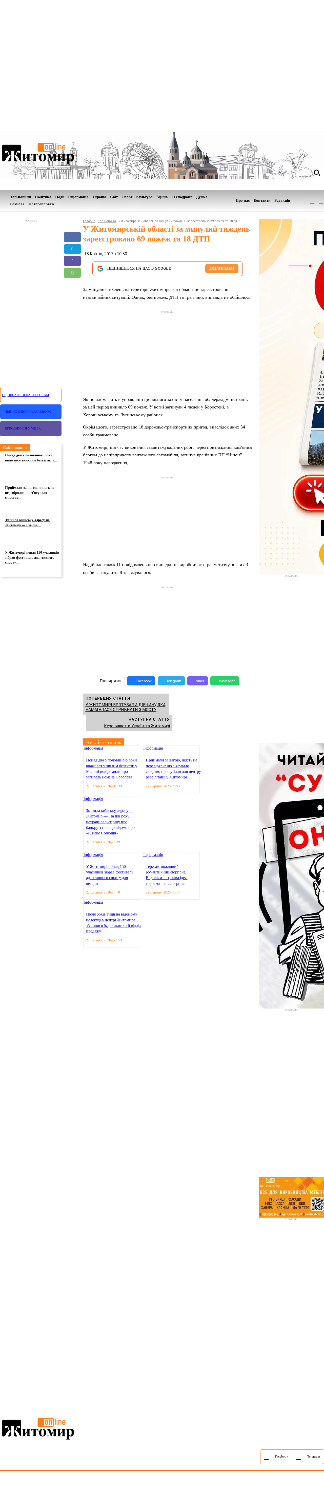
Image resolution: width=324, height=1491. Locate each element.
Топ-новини (107, 221)
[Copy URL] (72, 296)
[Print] (72, 308)
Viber (200, 681)
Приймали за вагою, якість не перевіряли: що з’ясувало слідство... (29, 492)
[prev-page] (203, 748)
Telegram (173, 681)
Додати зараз (221, 268)
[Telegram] (321, 201)
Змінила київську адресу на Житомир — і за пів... (27, 522)
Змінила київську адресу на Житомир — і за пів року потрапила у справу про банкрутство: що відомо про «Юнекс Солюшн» (110, 821)
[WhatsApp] (72, 273)
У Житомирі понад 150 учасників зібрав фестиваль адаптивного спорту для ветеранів (109, 875)
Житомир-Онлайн (41, 1482)
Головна (89, 221)
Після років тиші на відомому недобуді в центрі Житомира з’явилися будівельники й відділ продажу (113, 922)
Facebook (144, 681)
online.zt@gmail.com (279, 1482)
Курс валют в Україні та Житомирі (137, 725)
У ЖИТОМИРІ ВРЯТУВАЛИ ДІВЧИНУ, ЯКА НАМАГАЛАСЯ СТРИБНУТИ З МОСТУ (126, 707)
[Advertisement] (31, 301)
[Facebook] (312, 201)
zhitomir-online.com (216, 1482)
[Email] (72, 284)
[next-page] (207, 748)
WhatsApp (227, 681)
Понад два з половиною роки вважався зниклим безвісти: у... (31, 457)
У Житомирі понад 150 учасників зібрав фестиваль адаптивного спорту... (32, 557)
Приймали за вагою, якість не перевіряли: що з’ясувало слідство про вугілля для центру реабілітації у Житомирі (173, 768)
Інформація (93, 748)
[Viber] (72, 261)
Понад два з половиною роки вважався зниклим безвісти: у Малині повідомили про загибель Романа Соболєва (111, 768)
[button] (317, 172)
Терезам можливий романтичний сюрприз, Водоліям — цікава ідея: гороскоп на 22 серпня (167, 875)
